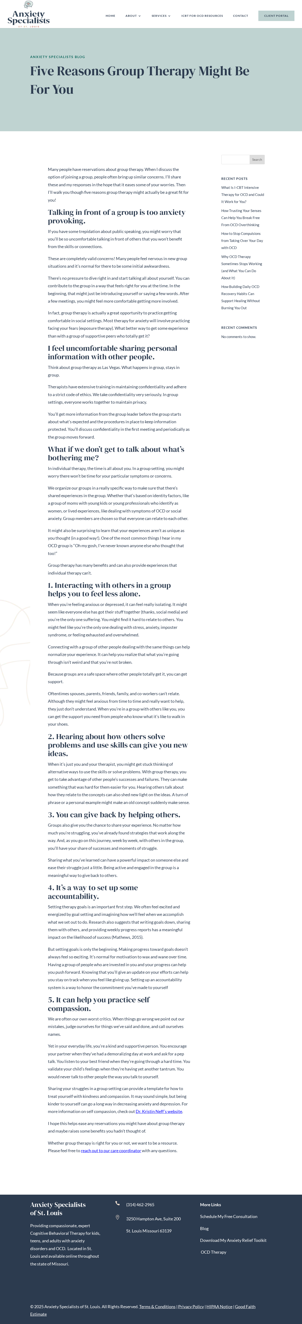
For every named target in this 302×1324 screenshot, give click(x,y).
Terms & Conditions (157, 1306)
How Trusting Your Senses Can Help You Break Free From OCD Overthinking (241, 217)
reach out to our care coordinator (111, 1150)
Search (257, 159)
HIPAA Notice (219, 1306)
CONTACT (240, 15)
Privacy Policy (191, 1306)
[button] (297, 1289)
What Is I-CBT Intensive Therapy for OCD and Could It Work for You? (242, 194)
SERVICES (159, 15)
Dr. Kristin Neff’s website (159, 1111)
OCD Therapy (213, 1252)
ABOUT (131, 15)
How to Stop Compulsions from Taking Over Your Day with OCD (242, 240)
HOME (110, 15)
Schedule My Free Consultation (228, 1216)
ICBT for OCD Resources (202, 15)
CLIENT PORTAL (276, 15)
